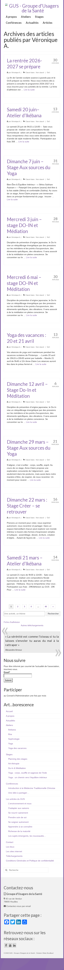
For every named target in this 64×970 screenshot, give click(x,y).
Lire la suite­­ (29, 89)
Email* (7, 672)
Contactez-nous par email (18, 906)
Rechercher (53, 613)
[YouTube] (10, 945)
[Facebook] (6, 945)
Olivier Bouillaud (47, 953)
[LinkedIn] (14, 945)
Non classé (40, 72)
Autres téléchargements (32, 625)
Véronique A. (15, 72)
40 (46, 607)
